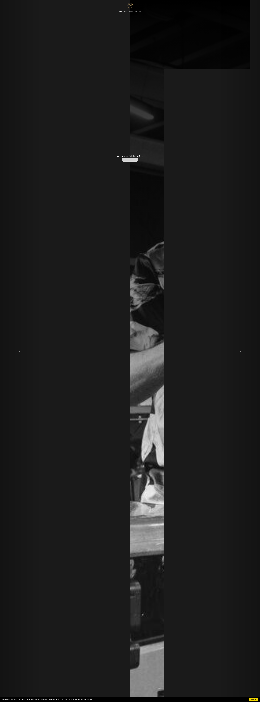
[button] (19, 351)
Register (131, 11)
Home (120, 11)
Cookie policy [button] (90, 699)
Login (136, 11)
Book (140, 11)
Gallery (125, 11)
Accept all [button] (253, 699)
